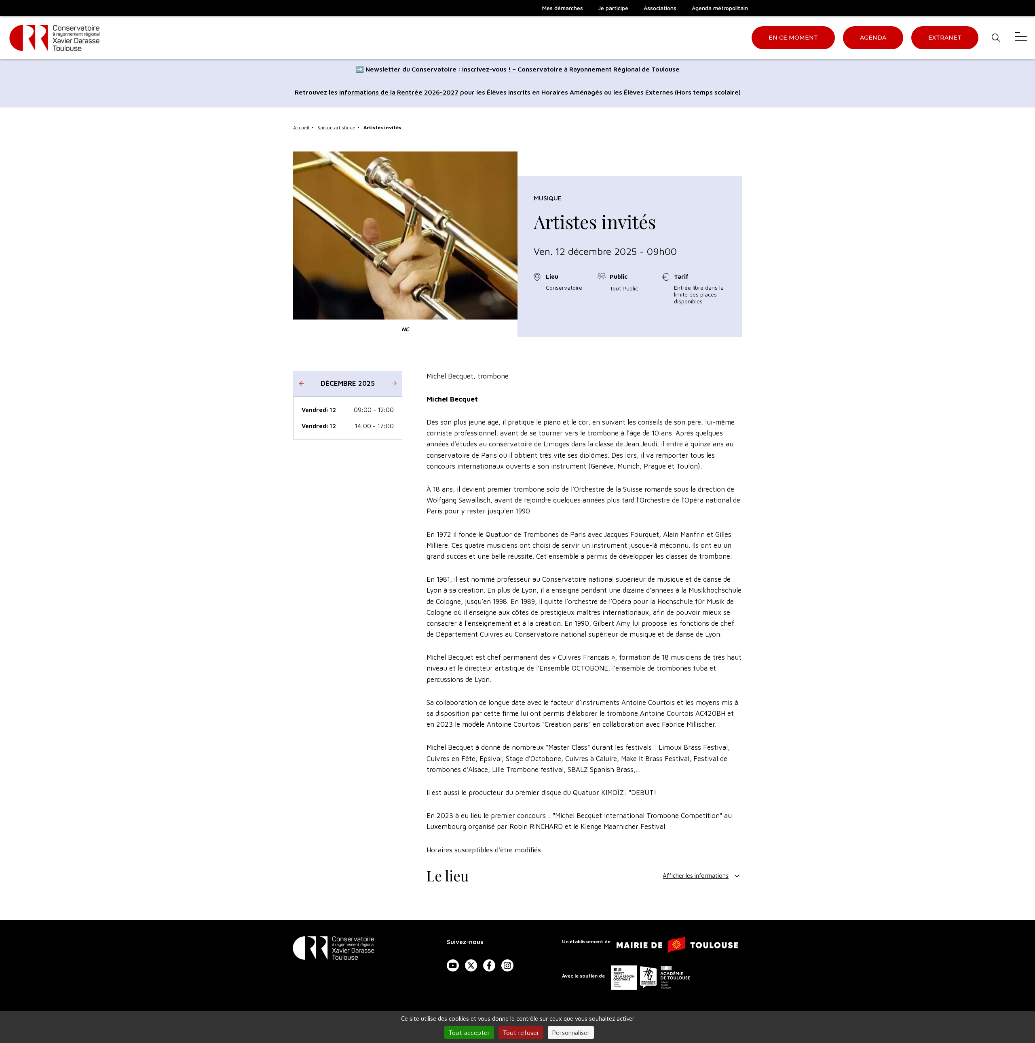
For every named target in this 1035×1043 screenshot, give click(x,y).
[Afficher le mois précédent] (301, 383)
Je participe (613, 7)
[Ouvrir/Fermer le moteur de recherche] (995, 38)
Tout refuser (521, 1032)
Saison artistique (336, 127)
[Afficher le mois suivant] (394, 383)
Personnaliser (571, 1032)
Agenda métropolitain (720, 7)
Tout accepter (469, 1032)
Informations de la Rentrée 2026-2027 (398, 92)
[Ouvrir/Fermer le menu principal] (1021, 37)
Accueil (301, 127)
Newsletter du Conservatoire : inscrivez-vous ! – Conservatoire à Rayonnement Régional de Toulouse (522, 69)
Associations (660, 7)
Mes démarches (562, 7)
